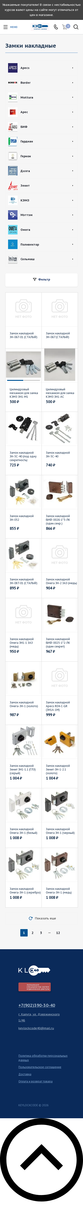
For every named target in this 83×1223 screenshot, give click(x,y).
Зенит (25, 186)
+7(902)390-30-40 (36, 1005)
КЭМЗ (25, 200)
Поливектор (30, 244)
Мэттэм (27, 215)
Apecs (25, 68)
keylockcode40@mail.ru (36, 1028)
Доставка (24, 1074)
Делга (25, 171)
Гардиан (27, 141)
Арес (24, 112)
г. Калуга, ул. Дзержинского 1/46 (39, 1017)
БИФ (24, 127)
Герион (26, 156)
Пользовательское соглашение (39, 1067)
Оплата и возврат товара (35, 1081)
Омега (25, 230)
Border (25, 83)
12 (58, 933)
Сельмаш (28, 259)
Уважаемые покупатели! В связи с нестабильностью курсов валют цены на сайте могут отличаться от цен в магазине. (41, 10)
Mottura (27, 97)
